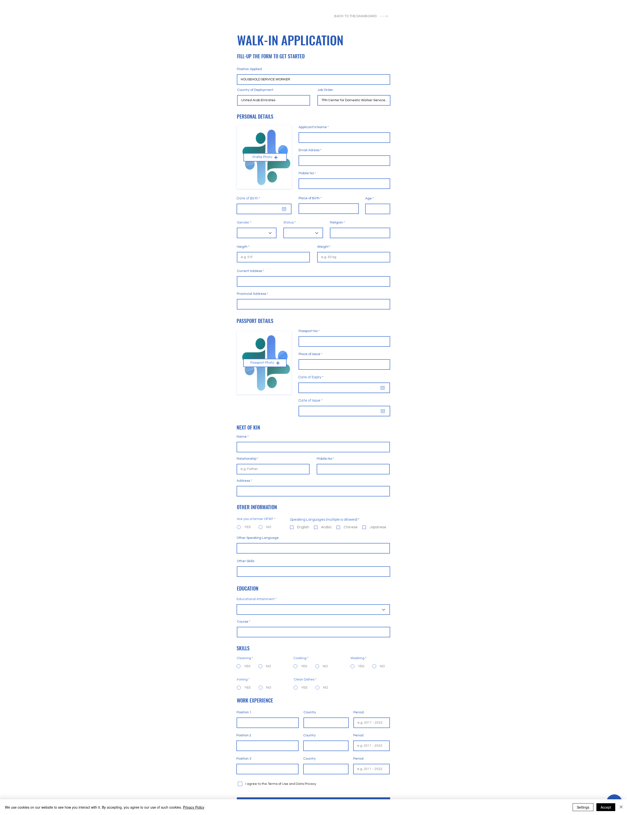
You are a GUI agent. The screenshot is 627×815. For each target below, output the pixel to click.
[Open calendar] (284, 209)
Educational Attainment (256, 599)
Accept (606, 807)
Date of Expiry (312, 377)
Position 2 (243, 735)
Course (242, 621)
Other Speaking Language (258, 538)
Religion (336, 222)
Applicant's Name (313, 127)
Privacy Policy (193, 807)
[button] (265, 157)
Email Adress (309, 150)
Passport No (308, 331)
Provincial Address (251, 294)
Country (309, 712)
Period (358, 712)
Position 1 (244, 712)
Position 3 (243, 758)
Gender (243, 222)
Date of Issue (312, 400)
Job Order (325, 90)
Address (243, 480)
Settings (583, 807)
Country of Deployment (255, 90)
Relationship (246, 458)
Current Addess (249, 271)
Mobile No (306, 173)
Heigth (242, 246)
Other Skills (245, 561)
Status (288, 222)
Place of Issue (309, 354)
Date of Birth (249, 198)
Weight (323, 246)
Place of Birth (309, 198)
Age (368, 198)
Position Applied (249, 69)
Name (242, 436)
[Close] (621, 807)
